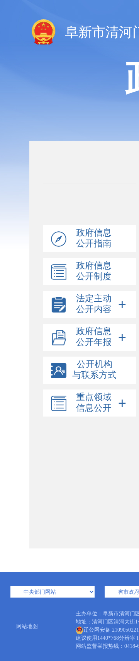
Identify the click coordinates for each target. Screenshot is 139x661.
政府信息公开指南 (94, 238)
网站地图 (27, 626)
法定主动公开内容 (94, 304)
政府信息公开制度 (94, 271)
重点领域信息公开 (94, 402)
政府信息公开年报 (94, 336)
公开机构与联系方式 (94, 369)
